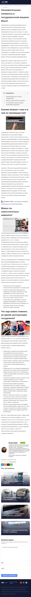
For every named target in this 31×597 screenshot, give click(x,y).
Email (3, 568)
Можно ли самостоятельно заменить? (15, 100)
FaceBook (23, 455)
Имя (2, 562)
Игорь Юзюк (13, 443)
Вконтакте (18, 455)
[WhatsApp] (11, 465)
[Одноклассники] (5, 465)
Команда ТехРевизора (19, 449)
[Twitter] (8, 465)
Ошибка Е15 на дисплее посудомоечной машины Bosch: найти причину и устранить (14, 513)
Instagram (11, 456)
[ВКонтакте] (2, 465)
